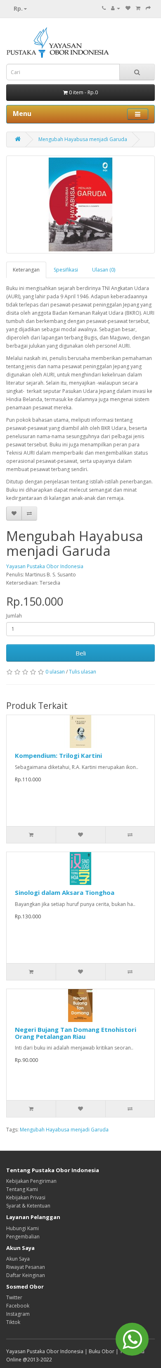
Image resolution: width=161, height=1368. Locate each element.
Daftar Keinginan (25, 1275)
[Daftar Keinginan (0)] (127, 8)
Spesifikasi (66, 269)
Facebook (17, 1305)
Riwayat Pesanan (25, 1266)
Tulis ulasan (82, 671)
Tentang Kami (22, 1189)
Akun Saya (18, 1258)
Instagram (18, 1313)
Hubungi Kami (22, 1228)
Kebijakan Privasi (25, 1197)
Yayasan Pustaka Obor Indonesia (44, 566)
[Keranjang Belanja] (138, 8)
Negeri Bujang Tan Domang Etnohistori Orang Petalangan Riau (75, 1033)
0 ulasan (55, 671)
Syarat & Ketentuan (28, 1205)
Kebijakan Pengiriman (31, 1181)
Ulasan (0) (103, 269)
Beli (81, 653)
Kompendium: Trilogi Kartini (58, 755)
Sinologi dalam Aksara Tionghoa (64, 892)
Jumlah (14, 615)
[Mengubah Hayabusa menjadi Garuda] (80, 204)
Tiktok (13, 1322)
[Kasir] (148, 8)
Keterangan (26, 269)
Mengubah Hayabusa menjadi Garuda (82, 139)
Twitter (14, 1297)
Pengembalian (23, 1236)
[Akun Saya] (115, 8)
